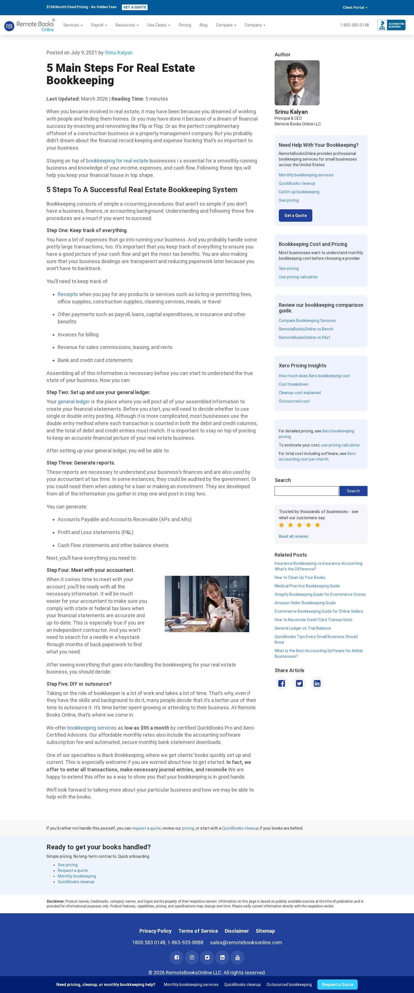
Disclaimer (237, 931)
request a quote (146, 828)
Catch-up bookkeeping (299, 192)
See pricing (289, 200)
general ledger (74, 402)
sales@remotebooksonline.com (246, 942)
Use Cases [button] (157, 25)
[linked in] (222, 957)
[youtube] (237, 957)
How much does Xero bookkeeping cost (314, 376)
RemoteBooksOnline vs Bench (306, 329)
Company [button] (254, 25)
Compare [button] (224, 25)
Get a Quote (134, 7)
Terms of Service (198, 931)
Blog (204, 25)
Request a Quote (337, 984)
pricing (188, 828)
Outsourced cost (294, 401)
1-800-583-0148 (354, 25)
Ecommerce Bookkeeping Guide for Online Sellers (319, 611)
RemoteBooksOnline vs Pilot (304, 337)
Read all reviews (293, 536)
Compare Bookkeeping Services (307, 320)
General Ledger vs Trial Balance (303, 628)
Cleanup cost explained (300, 392)
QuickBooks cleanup (297, 183)
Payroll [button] (97, 25)
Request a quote (73, 870)
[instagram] (192, 957)
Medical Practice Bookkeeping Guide (307, 586)
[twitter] (207, 957)
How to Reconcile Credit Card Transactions (313, 619)
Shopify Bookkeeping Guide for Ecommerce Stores (320, 594)
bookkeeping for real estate (118, 161)
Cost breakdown (293, 384)
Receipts (68, 294)
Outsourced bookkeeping (289, 984)
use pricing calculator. (340, 445)
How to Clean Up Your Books (300, 577)
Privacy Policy (155, 931)
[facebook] (177, 957)
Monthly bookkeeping (77, 876)
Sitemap (265, 931)
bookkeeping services (92, 728)
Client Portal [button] (354, 8)
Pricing (185, 25)
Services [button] (71, 25)
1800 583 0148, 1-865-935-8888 (167, 942)
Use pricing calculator (298, 277)
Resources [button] (125, 25)
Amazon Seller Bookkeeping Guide (305, 603)
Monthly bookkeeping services (306, 175)
